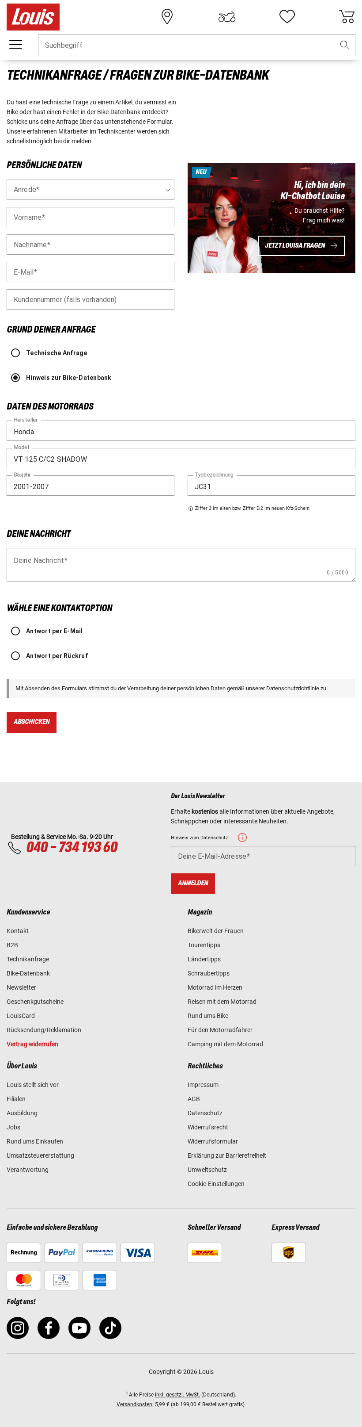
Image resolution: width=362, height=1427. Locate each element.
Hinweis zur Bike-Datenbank (69, 377)
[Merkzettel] (287, 16)
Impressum (203, 1084)
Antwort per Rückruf (57, 655)
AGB (194, 1098)
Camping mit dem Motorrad (225, 1044)
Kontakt (18, 930)
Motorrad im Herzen (215, 987)
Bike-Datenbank (28, 973)
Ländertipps (204, 959)
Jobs (13, 1127)
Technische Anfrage (56, 352)
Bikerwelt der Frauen (216, 930)
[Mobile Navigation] (15, 44)
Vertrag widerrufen (32, 1044)
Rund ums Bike (208, 1015)
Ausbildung (22, 1113)
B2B (12, 945)
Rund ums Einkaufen (35, 1141)
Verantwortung (28, 1169)
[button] (344, 45)
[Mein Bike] (227, 16)
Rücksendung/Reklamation (44, 1029)
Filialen (16, 1098)
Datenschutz (205, 1113)
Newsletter (21, 987)
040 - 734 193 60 (71, 848)
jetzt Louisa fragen (295, 245)
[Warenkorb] (346, 16)
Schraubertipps (209, 973)
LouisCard (21, 1015)
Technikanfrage (28, 959)
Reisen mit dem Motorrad (222, 1001)
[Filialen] (167, 16)
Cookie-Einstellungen (216, 1183)
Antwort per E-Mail (54, 631)
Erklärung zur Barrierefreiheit (227, 1155)
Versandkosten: (135, 1404)
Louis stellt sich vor (33, 1084)
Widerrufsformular (213, 1141)
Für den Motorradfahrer (220, 1029)
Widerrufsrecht (208, 1127)
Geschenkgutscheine (35, 1001)
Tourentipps (204, 945)
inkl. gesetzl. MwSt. (177, 1395)
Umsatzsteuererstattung (40, 1155)
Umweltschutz (207, 1169)
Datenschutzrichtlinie (292, 688)
